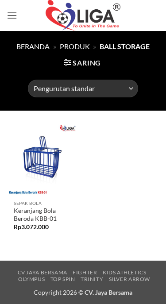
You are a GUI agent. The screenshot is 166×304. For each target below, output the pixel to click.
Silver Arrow (129, 279)
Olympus (31, 279)
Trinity (92, 279)
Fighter (85, 272)
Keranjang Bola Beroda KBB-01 (35, 214)
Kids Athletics (125, 272)
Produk (75, 46)
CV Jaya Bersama (42, 272)
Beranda (33, 46)
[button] (12, 15)
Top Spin (62, 279)
